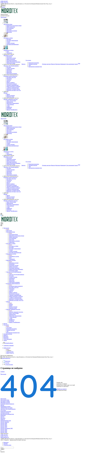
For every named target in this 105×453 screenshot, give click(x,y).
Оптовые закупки (5, 412)
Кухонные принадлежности (16, 286)
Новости (3, 419)
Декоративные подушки (6, 407)
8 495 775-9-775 (4, 2)
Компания (3, 415)
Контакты (3, 418)
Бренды (2, 416)
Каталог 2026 (4, 432)
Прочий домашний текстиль (16, 312)
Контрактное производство (7, 414)
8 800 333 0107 (4, 1)
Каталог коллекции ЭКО (7, 428)
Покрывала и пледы (14, 256)
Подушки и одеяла (13, 246)
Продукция (9, 230)
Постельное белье (13, 234)
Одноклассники (9, 364)
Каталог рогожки (5, 422)
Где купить (9, 327)
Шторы (11, 304)
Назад (7, 229)
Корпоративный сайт (6, 420)
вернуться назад (62, 390)
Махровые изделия (13, 262)
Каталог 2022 (4, 425)
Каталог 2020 (4, 423)
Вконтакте (7, 361)
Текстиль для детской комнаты (16, 274)
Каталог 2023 (4, 427)
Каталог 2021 (4, 424)
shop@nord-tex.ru (6, 358)
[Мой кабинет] (1, 214)
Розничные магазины (6, 411)
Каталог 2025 (4, 431)
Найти (2, 449)
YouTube (7, 362)
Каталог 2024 (4, 429)
